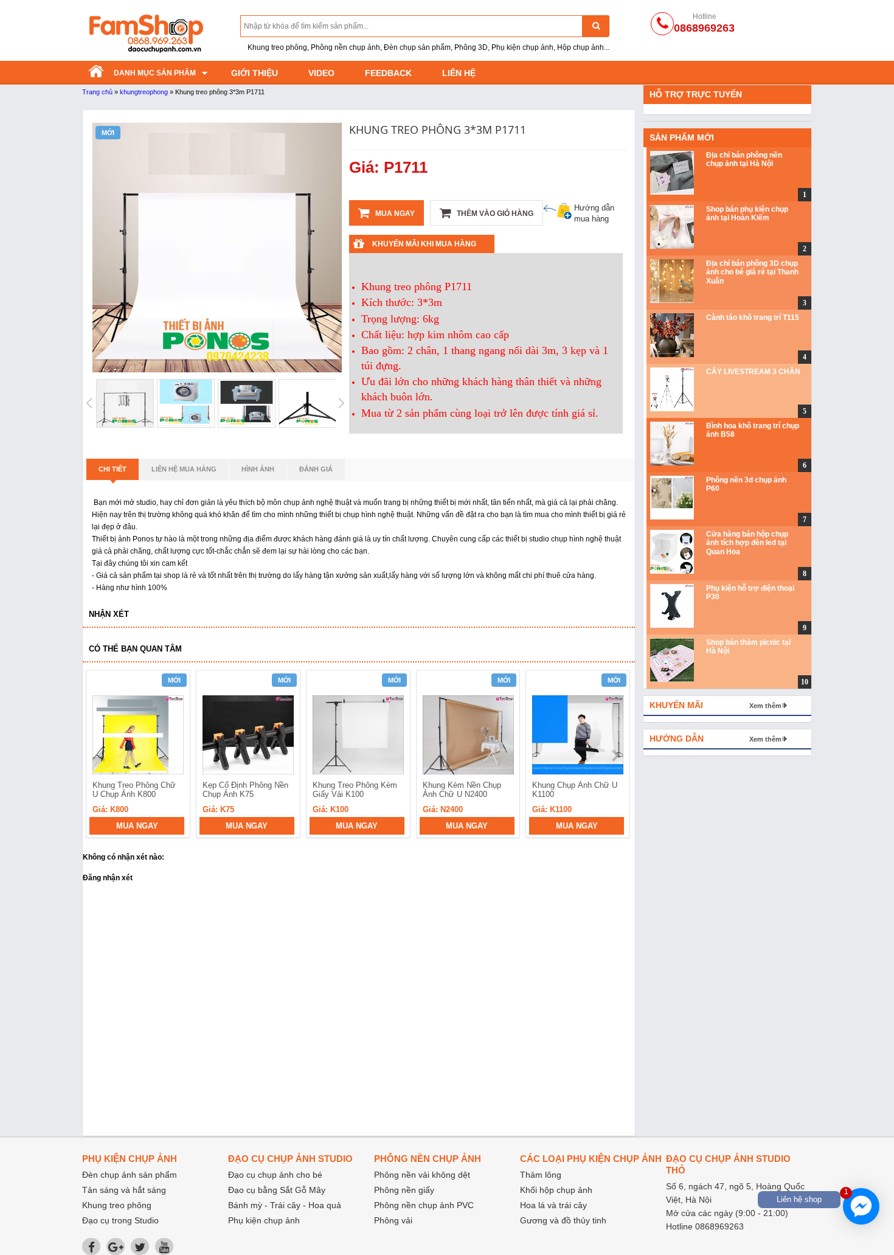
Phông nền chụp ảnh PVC (424, 1205)
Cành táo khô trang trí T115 (752, 317)
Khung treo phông (116, 1205)
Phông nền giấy (404, 1190)
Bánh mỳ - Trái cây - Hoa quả (284, 1205)
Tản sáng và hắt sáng (124, 1190)
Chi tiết (112, 469)
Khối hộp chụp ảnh (556, 1190)
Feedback (388, 73)
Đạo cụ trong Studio (120, 1220)
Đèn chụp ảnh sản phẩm (129, 1175)
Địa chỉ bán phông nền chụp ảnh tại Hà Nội (744, 159)
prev (102, 756)
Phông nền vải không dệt (422, 1175)
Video (321, 73)
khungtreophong (144, 92)
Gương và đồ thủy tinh (563, 1220)
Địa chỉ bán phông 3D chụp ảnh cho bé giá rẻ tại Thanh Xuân (752, 272)
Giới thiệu (254, 73)
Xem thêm (765, 705)
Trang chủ (97, 92)
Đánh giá (316, 469)
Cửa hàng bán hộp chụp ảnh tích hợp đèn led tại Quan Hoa (747, 543)
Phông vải (393, 1220)
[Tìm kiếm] (595, 26)
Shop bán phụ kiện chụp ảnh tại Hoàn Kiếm (747, 213)
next (615, 756)
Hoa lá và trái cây (553, 1205)
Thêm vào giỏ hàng (494, 213)
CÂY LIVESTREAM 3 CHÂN (753, 371)
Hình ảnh (257, 469)
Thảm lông (540, 1175)
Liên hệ (459, 73)
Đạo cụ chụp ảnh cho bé (275, 1175)
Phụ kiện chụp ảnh (264, 1220)
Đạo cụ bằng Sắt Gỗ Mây (276, 1190)
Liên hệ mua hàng (184, 469)
